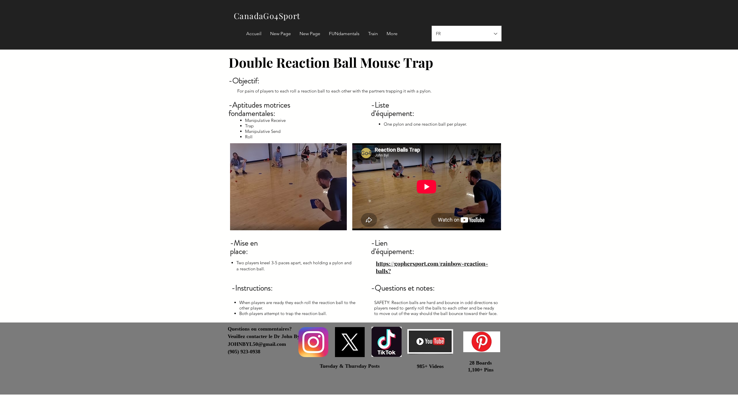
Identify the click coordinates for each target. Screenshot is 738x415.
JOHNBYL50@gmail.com (257, 344)
